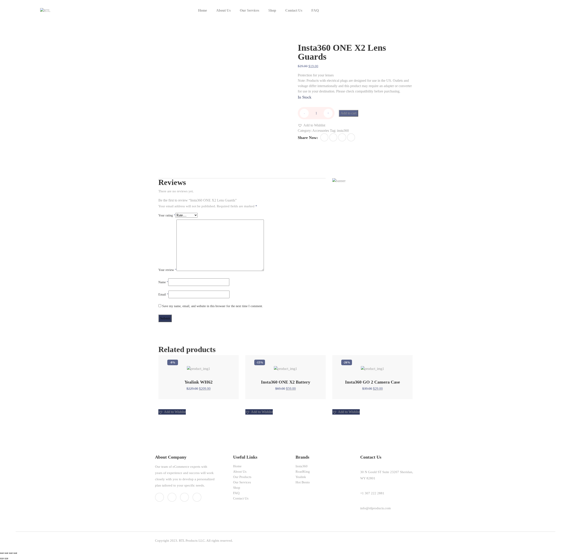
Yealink (301, 477)
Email (163, 294)
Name (163, 282)
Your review (167, 270)
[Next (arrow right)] (6, 558)
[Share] (6, 553)
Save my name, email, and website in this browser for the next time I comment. (212, 306)
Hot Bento (303, 482)
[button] (311, 125)
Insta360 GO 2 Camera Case (372, 382)
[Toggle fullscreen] (10, 553)
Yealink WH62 (198, 382)
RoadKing (303, 471)
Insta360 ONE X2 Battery (285, 382)
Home (202, 10)
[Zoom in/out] (15, 553)
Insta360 (302, 466)
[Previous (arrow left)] (2, 558)
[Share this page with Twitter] (333, 137)
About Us (223, 10)
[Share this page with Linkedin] (351, 137)
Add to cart (348, 113)
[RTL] (45, 10)
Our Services (249, 10)
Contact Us (293, 10)
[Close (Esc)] (2, 553)
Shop (272, 10)
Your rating (166, 215)
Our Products (242, 477)
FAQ (315, 10)
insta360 (343, 130)
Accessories (320, 130)
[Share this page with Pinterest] (342, 137)
